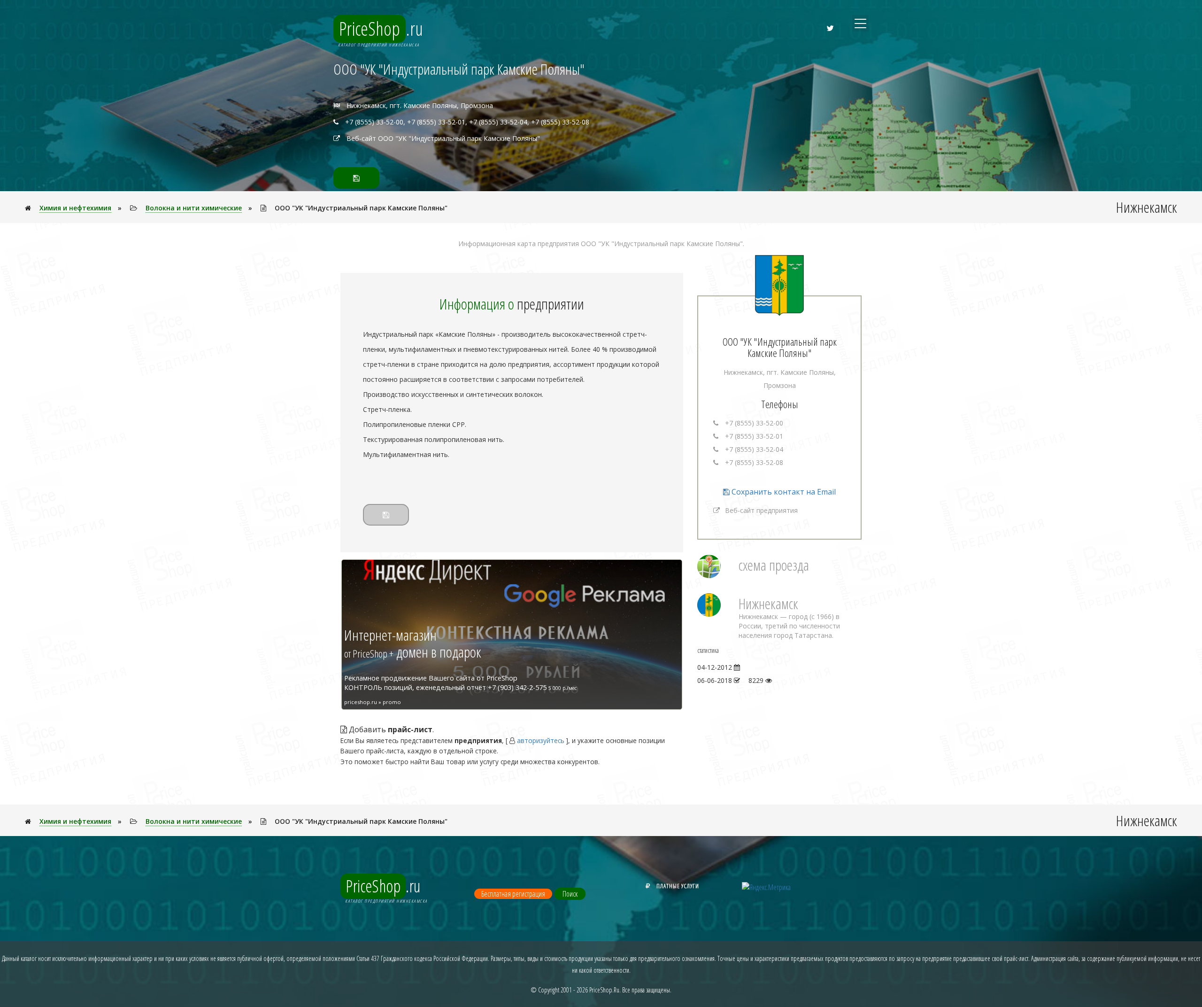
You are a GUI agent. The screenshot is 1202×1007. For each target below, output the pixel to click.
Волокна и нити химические (194, 207)
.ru (381, 28)
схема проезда (774, 565)
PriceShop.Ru (604, 989)
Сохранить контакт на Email (783, 492)
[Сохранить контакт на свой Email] (356, 178)
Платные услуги (677, 886)
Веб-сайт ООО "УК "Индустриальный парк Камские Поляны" (443, 138)
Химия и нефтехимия (75, 207)
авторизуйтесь (540, 740)
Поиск (570, 894)
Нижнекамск (768, 603)
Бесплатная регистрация (513, 894)
